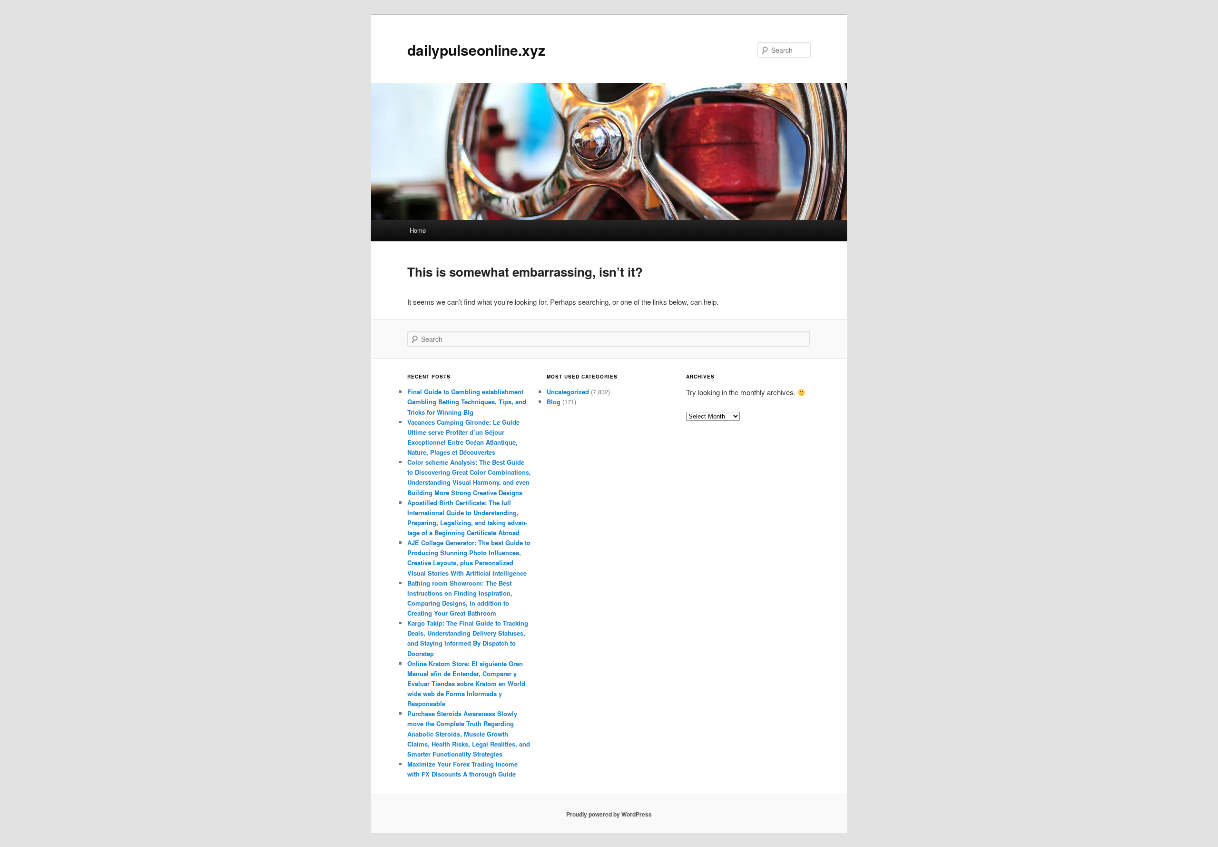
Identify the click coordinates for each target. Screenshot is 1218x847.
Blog (553, 401)
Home (418, 230)
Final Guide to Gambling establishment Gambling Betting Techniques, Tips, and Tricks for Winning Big (466, 401)
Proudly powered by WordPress (609, 814)
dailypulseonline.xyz (476, 50)
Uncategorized (568, 391)
